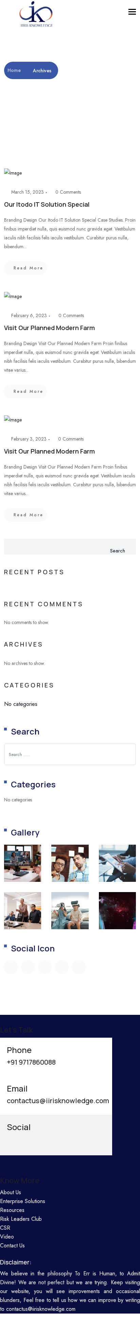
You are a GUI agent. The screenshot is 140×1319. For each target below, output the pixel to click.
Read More (28, 268)
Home (14, 70)
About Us (10, 1192)
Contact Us (12, 1245)
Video (7, 1237)
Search (117, 550)
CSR (5, 1228)
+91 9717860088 (31, 1062)
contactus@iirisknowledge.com (58, 1100)
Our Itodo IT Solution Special (46, 204)
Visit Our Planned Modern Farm (49, 328)
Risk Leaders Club (21, 1219)
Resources (12, 1210)
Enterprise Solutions (22, 1201)
